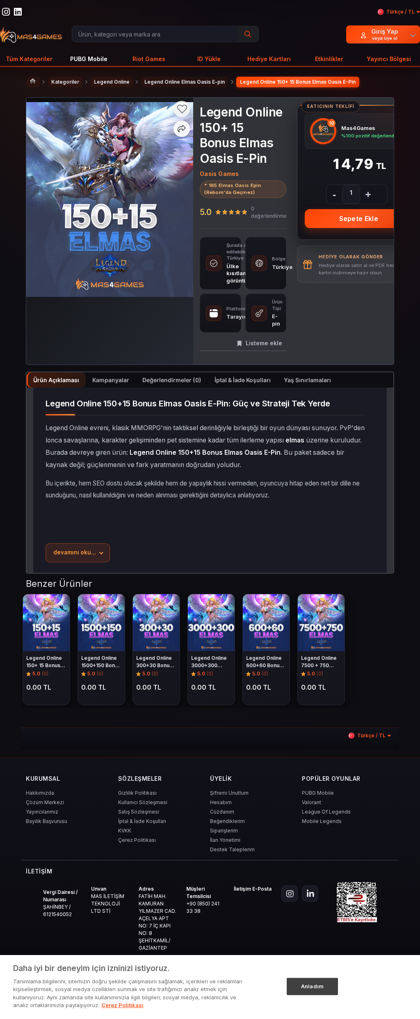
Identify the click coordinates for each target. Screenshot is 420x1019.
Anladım (312, 986)
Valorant (311, 802)
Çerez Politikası (137, 840)
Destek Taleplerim (232, 849)
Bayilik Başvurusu (46, 821)
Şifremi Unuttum (229, 793)
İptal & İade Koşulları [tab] (243, 379)
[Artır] (368, 194)
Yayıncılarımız (42, 812)
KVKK (124, 831)
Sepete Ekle (358, 218)
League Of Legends (326, 812)
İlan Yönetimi (225, 840)
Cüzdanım (222, 812)
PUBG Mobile (318, 793)
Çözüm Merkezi (45, 802)
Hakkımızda (40, 793)
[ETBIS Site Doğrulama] (357, 902)
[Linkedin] (310, 893)
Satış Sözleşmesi (138, 812)
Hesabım (221, 802)
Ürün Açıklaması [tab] (56, 379)
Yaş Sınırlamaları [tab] (307, 379)
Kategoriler (65, 82)
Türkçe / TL (400, 12)
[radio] (218, 212)
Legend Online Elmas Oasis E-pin (184, 82)
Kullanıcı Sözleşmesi (142, 802)
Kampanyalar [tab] (110, 379)
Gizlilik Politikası (137, 793)
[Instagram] (289, 893)
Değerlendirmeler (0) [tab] (171, 379)
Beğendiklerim (227, 821)
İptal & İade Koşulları (142, 821)
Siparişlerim (224, 831)
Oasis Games (219, 173)
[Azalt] (334, 194)
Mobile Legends (322, 821)
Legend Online (112, 82)
